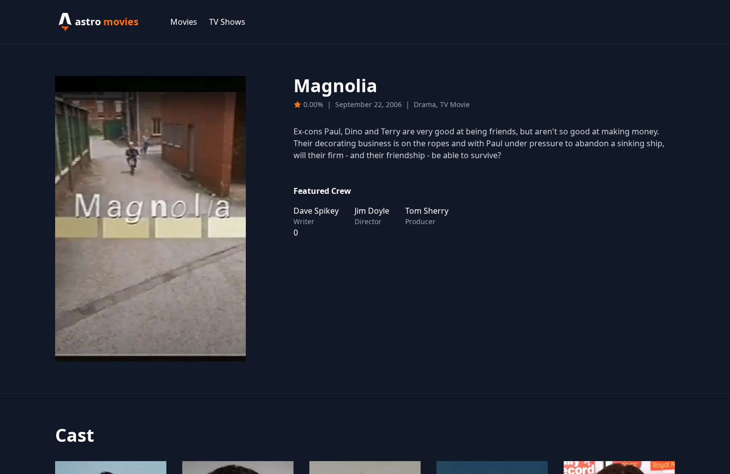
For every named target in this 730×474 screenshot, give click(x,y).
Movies (183, 21)
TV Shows (227, 21)
